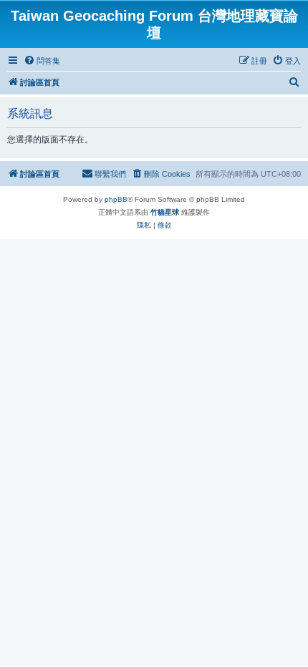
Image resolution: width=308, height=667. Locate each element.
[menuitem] (42, 60)
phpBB (116, 199)
